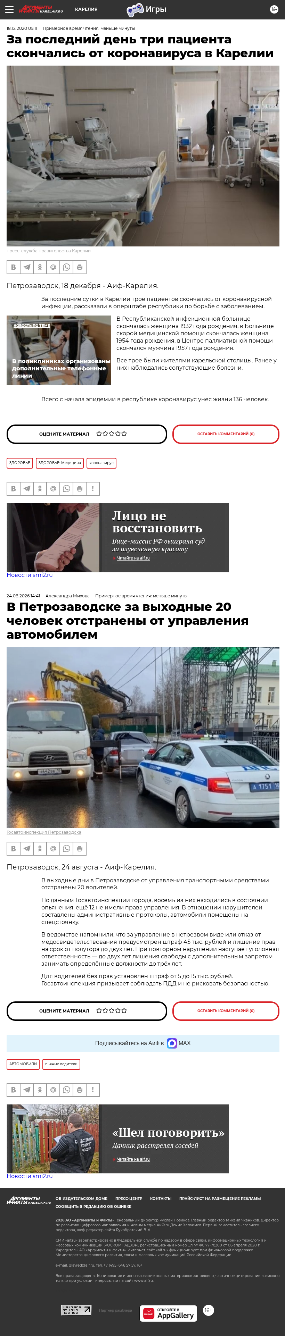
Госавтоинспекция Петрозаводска (44, 832)
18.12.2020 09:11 (22, 28)
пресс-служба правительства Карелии (49, 250)
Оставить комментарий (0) (226, 434)
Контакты (160, 1198)
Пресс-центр (128, 1198)
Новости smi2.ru (30, 575)
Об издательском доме (81, 1198)
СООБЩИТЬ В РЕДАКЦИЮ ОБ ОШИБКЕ (93, 1206)
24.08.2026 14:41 (23, 595)
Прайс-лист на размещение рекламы (220, 1198)
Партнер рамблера (115, 1310)
